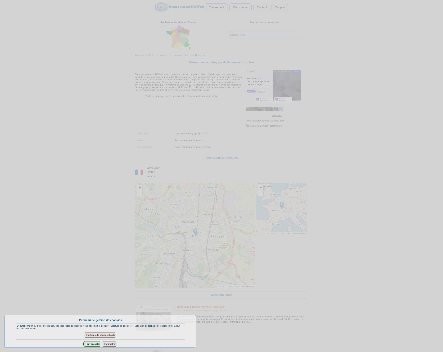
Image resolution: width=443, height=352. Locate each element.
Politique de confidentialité (100, 335)
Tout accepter (92, 344)
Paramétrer (109, 344)
